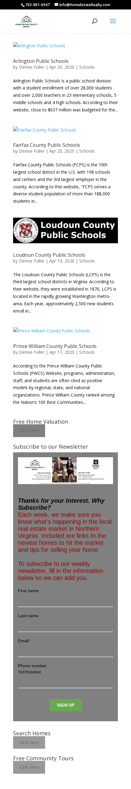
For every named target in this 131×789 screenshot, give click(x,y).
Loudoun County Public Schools (49, 255)
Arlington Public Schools (41, 61)
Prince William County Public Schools (55, 346)
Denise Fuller (31, 67)
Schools (87, 67)
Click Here (29, 431)
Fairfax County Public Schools (46, 145)
